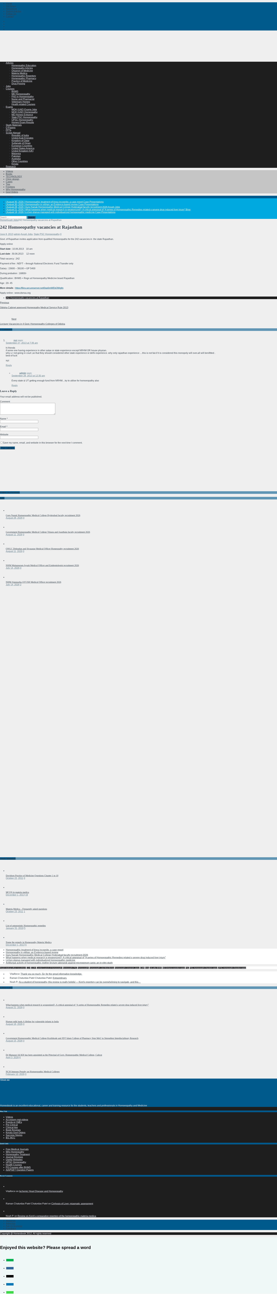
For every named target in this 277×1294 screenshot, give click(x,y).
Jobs (8, 86)
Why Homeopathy (15, 1152)
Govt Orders (12, 192)
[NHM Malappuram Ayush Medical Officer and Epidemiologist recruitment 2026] (11, 560)
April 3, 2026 (12, 1057)
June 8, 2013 (6, 234)
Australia (16, 158)
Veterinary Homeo (21, 102)
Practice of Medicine (22, 81)
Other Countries (20, 161)
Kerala (15, 164)
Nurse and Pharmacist (23, 99)
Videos (9, 171)
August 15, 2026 (14, 1041)
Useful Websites (14, 1159)
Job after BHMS (156, 968)
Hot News (11, 6)
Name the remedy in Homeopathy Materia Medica (29, 942)
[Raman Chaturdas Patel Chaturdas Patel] (9, 1199)
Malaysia (16, 153)
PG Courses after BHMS (18, 1167)
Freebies (10, 187)
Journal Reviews (14, 1157)
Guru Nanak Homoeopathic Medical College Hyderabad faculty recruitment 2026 (43, 515)
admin (17, 234)
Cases (9, 181)
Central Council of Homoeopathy (49, 968)
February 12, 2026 (15, 1074)
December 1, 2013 (15, 895)
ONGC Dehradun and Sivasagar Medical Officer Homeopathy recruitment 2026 (42, 548)
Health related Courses (23, 104)
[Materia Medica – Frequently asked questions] (11, 904)
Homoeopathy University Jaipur (127, 968)
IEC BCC (10, 1138)
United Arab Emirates (22, 138)
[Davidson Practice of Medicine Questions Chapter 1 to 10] (11, 870)
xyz (15, 340)
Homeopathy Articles (22, 68)
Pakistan (16, 156)
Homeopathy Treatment (18, 1154)
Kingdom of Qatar (20, 140)
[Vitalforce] (9, 1186)
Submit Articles (13, 11)
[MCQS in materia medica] (11, 887)
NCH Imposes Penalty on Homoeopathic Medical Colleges (33, 1071)
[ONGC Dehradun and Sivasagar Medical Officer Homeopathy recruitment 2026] (11, 544)
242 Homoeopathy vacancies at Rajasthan (27, 298)
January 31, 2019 (15, 928)
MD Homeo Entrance (22, 114)
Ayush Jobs (27, 234)
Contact (10, 16)
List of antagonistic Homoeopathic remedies (26, 925)
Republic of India (20, 135)
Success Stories (14, 1135)
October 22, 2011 (14, 878)
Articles (9, 63)
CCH (28, 968)
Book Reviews (13, 1130)
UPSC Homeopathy (16, 1162)
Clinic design (12, 179)
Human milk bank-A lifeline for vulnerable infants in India (32, 1021)
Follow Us (11, 14)
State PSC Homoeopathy (24, 117)
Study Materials (14, 125)
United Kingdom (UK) (22, 151)
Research (11, 166)
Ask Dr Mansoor (14, 1226)
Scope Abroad (13, 133)
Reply (9, 365)
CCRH (33, 968)
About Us (10, 1221)
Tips (8, 184)
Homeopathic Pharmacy (24, 78)
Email (3, 426)
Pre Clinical (12, 1125)
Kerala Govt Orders (15, 1132)
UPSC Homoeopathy (22, 120)
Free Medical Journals (17, 1149)
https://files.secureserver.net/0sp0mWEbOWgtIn (39, 288)
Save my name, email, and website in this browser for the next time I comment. (42, 442)
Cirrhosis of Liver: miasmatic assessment (72, 1203)
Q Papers (10, 127)
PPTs (8, 130)
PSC (187, 968)
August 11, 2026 (14, 534)
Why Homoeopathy (15, 189)
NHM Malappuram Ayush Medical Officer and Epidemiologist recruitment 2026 (42, 565)
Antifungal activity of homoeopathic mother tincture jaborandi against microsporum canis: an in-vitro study (59, 963)
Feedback (11, 1228)
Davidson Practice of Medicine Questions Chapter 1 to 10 (32, 875)
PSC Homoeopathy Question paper (203, 968)
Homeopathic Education (24, 65)
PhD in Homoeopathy (23, 96)
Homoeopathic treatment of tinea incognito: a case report (34, 950)
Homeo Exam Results (23, 122)
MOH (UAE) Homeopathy (25, 112)
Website (4, 434)
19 (26, 895)
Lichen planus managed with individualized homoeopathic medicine (40, 960)
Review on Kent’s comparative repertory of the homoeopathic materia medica (57, 1216)
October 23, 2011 (14, 911)
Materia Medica (19, 73)
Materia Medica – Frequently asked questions (26, 909)
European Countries (22, 146)
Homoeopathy (83, 968)
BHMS (15, 91)
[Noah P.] (9, 1211)
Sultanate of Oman (21, 143)
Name (3, 418)
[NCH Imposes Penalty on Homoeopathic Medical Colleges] (11, 1066)
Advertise (10, 1223)
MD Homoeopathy (21, 94)
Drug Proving (18, 83)
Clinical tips (12, 1127)
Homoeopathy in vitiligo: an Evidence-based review (32, 952)
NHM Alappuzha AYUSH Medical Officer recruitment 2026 (33, 582)
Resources (11, 8)
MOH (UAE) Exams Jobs (24, 109)
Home (9, 3)
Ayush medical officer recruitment (13, 968)
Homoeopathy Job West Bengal (101, 968)
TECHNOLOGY (14, 176)
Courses (10, 89)
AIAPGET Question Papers (20, 1170)
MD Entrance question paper (173, 968)
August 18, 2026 (14, 1024)
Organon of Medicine (22, 70)
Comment (5, 401)
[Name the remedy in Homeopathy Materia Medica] (11, 937)
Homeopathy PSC (70, 968)
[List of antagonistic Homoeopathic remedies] (11, 921)
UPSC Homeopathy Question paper (232, 968)
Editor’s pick (6, 987)
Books (9, 174)
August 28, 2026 (14, 518)
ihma (147, 968)
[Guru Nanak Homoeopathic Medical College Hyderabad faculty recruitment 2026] (11, 510)
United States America (23, 148)
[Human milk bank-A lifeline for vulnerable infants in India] (11, 1016)
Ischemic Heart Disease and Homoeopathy (41, 1191)
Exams (9, 107)
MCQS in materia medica (17, 892)
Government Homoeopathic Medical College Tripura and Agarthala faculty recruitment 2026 (48, 532)
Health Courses (14, 1165)
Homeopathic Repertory (24, 76)
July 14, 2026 (12, 568)
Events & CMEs (14, 1122)
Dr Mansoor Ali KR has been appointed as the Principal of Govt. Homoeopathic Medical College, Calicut (54, 1055)
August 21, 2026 (14, 1007)
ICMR (142, 968)
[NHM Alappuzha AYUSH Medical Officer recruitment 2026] (11, 577)
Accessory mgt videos (17, 1119)
